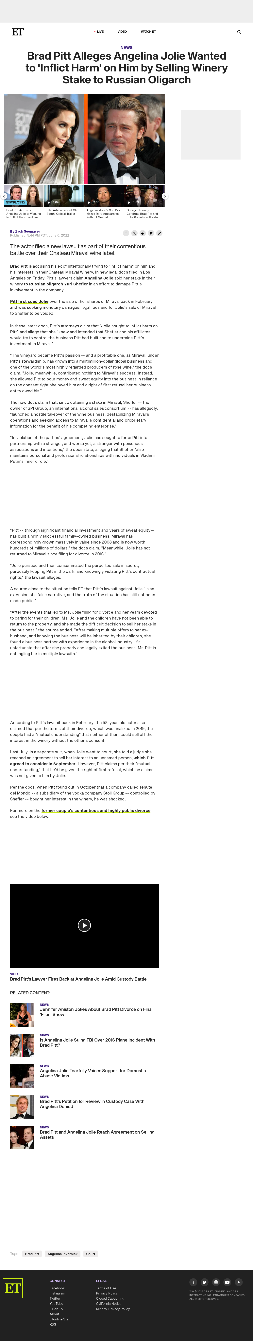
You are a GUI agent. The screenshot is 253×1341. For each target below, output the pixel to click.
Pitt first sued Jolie (29, 302)
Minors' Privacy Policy (113, 1309)
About (54, 1314)
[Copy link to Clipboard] (159, 234)
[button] (84, 925)
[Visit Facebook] (193, 1283)
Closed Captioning (110, 1298)
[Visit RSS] (239, 1283)
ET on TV (56, 1309)
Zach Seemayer (27, 231)
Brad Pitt (19, 266)
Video (122, 31)
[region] (84, 139)
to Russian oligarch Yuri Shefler (56, 284)
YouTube (56, 1303)
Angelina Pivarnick (62, 1254)
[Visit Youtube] (227, 1282)
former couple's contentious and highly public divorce (96, 811)
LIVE (100, 31)
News (127, 48)
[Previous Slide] (4, 196)
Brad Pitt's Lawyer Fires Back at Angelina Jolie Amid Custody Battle (78, 979)
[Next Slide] (165, 196)
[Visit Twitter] (205, 1283)
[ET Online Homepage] (18, 32)
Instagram (57, 1293)
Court (90, 1254)
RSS (53, 1324)
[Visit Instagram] (216, 1283)
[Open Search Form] (239, 32)
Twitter (55, 1298)
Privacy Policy (107, 1293)
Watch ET (148, 31)
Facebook (57, 1288)
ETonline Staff (60, 1319)
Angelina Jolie (98, 278)
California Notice (108, 1303)
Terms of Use (106, 1288)
